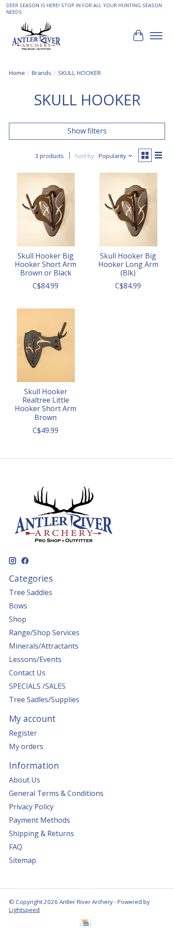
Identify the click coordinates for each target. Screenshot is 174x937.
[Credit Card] (85, 923)
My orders (26, 746)
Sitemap (22, 860)
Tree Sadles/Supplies (44, 699)
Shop (17, 619)
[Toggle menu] (156, 36)
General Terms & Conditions (56, 793)
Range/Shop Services (44, 632)
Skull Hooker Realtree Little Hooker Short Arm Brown (45, 404)
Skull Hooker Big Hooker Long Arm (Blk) (128, 264)
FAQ (15, 847)
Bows (18, 606)
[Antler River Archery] (36, 35)
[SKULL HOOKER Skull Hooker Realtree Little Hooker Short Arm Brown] (46, 345)
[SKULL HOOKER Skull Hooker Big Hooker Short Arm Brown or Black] (46, 209)
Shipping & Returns (41, 833)
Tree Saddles (30, 592)
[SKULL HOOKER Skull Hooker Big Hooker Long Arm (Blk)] (128, 209)
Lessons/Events (35, 659)
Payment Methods (39, 820)
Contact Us (27, 673)
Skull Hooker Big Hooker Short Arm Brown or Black (45, 264)
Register (23, 733)
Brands (41, 73)
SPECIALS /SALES (37, 686)
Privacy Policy (31, 807)
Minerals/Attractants (44, 646)
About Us (24, 780)
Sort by (84, 156)
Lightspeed (24, 910)
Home (17, 73)
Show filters (87, 131)
